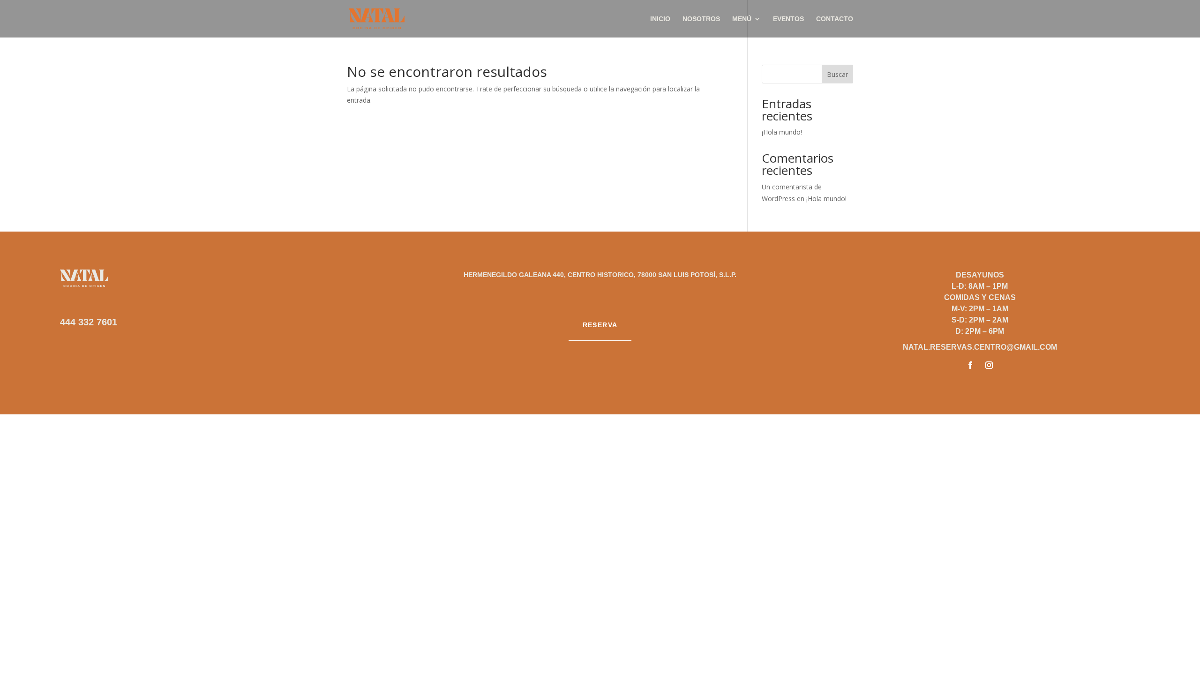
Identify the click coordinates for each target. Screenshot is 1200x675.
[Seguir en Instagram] (989, 365)
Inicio (660, 18)
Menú (741, 18)
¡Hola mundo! (782, 132)
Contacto (834, 18)
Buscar (837, 74)
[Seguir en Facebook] (970, 365)
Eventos (788, 18)
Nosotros (701, 18)
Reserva (600, 325)
